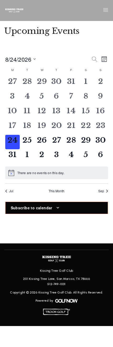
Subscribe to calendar (31, 207)
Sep (101, 191)
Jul (11, 191)
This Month (56, 191)
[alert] (56, 173)
